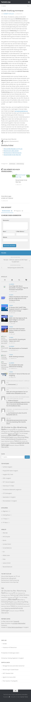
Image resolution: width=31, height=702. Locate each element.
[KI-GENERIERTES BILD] (8, 184)
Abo (12, 427)
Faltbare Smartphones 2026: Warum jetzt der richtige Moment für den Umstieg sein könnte (18, 298)
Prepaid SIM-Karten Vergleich (10, 470)
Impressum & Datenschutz (10, 647)
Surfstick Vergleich (7, 467)
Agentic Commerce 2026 (9, 677)
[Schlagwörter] (26, 280)
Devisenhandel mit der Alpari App (12, 154)
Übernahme (5, 447)
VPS (6, 443)
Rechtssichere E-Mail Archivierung (12, 152)
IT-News (3, 6)
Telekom (16, 441)
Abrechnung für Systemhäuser (11, 669)
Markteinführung (4, 435)
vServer (8, 443)
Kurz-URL (22, 433)
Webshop (13, 443)
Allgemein (11, 284)
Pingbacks (19, 211)
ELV (4, 551)
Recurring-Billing (23, 437)
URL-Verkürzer (25, 606)
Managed (26, 433)
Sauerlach (3, 439)
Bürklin (4, 540)
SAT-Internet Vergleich (9, 482)
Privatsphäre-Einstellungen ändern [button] (10, 653)
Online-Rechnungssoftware (15, 627)
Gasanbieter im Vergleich (9, 497)
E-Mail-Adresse (20, 231)
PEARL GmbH (6, 555)
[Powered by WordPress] (9, 696)
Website (5, 237)
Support (2, 441)
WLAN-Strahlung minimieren (16, 356)
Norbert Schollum (9, 13)
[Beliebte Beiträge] (11, 280)
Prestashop (15, 437)
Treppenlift (16, 621)
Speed (25, 439)
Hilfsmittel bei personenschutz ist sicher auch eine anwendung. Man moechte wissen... (16, 421)
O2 (24, 435)
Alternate (5, 533)
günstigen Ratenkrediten (19, 623)
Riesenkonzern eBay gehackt (11, 151)
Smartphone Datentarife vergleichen (12, 489)
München (21, 435)
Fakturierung (14, 431)
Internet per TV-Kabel (8, 486)
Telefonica (12, 441)
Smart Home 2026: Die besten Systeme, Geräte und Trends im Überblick (17, 330)
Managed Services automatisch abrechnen (13, 666)
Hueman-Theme (24, 696)
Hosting (2, 433)
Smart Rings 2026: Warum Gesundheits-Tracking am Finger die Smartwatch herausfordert (18, 287)
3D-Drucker (5, 427)
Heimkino (27, 431)
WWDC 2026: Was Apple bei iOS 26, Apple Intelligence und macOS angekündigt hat (18, 319)
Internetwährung (10, 433)
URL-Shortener (23, 441)
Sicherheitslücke (10, 439)
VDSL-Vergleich (7, 478)
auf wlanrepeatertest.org (21, 111)
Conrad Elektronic (7, 548)
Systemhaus (7, 441)
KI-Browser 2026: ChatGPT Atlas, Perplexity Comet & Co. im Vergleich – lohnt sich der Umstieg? (19, 309)
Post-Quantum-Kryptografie (10, 681)
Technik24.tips (5, 2)
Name (5, 231)
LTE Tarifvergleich (7, 493)
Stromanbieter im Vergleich (10, 501)
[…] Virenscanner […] (11, 384)
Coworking (11, 429)
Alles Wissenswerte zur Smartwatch (18, 348)
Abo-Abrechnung (20, 427)
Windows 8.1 (12, 445)
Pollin (4, 559)
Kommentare (8, 211)
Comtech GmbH (7, 544)
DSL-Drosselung (19, 429)
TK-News (11, 294)
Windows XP (17, 445)
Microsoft (13, 435)
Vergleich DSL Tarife (8, 474)
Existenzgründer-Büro (5, 431)
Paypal (11, 437)
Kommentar (6, 220)
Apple (3, 429)
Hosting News (6, 515)
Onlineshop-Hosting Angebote (9, 658)
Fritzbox (20, 431)
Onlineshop (4, 437)
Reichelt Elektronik (7, 567)
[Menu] (29, 2)
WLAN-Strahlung (20, 163)
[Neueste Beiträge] (4, 280)
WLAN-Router (12, 163)
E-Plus (23, 429)
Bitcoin (7, 429)
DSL (14, 429)
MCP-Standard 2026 (8, 673)
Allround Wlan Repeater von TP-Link (13, 149)
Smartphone (20, 439)
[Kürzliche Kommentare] (19, 280)
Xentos (22, 445)
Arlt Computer (6, 536)
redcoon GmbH (6, 563)
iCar (5, 433)
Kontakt (5, 643)
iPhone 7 (17, 433)
